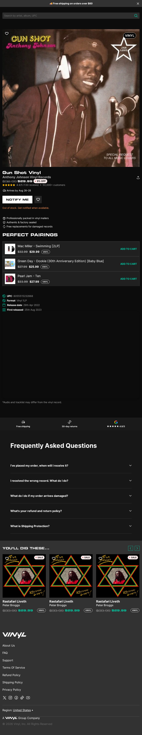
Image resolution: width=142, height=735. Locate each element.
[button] (130, 548)
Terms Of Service (13, 667)
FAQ (5, 653)
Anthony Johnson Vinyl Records (26, 177)
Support (7, 660)
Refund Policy (11, 675)
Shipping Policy (12, 682)
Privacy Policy (11, 689)
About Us (8, 645)
